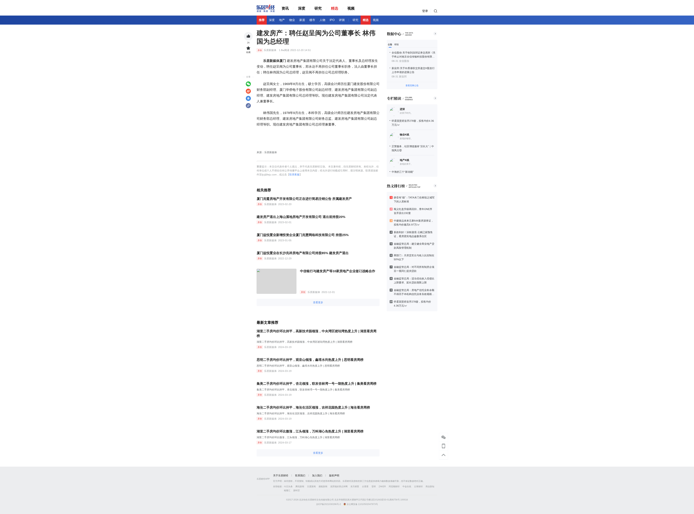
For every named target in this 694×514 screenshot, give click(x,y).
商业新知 (430, 486)
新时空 (296, 490)
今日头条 (288, 486)
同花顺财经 (394, 486)
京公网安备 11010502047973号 (362, 504)
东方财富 (354, 486)
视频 (351, 8)
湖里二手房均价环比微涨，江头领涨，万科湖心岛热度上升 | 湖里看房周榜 (310, 431)
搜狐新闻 (323, 486)
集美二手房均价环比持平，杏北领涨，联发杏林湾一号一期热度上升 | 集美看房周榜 (316, 383)
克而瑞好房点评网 (339, 486)
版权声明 (334, 475)
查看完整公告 (412, 85)
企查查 (365, 486)
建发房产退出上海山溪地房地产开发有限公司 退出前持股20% (301, 217)
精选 (334, 8)
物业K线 (404, 134)
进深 (402, 109)
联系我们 (300, 475)
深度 (301, 8)
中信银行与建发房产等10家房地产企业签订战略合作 (337, 271)
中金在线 (406, 486)
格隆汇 (287, 490)
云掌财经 (418, 486)
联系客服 (294, 174)
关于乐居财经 (280, 475)
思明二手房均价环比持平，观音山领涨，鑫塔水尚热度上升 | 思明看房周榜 (310, 360)
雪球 (373, 486)
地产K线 (404, 160)
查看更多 (318, 302)
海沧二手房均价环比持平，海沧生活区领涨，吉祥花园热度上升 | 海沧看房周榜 (313, 407)
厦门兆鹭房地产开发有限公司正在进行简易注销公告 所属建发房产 (304, 199)
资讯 (285, 8)
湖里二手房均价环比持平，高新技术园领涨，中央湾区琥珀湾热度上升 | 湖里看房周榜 (316, 333)
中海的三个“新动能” (403, 171)
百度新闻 (311, 486)
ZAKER (382, 486)
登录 (425, 10)
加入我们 (317, 475)
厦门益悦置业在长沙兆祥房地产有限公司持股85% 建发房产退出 (303, 253)
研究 (318, 8)
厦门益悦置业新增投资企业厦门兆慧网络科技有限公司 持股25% (303, 235)
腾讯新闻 (299, 486)
